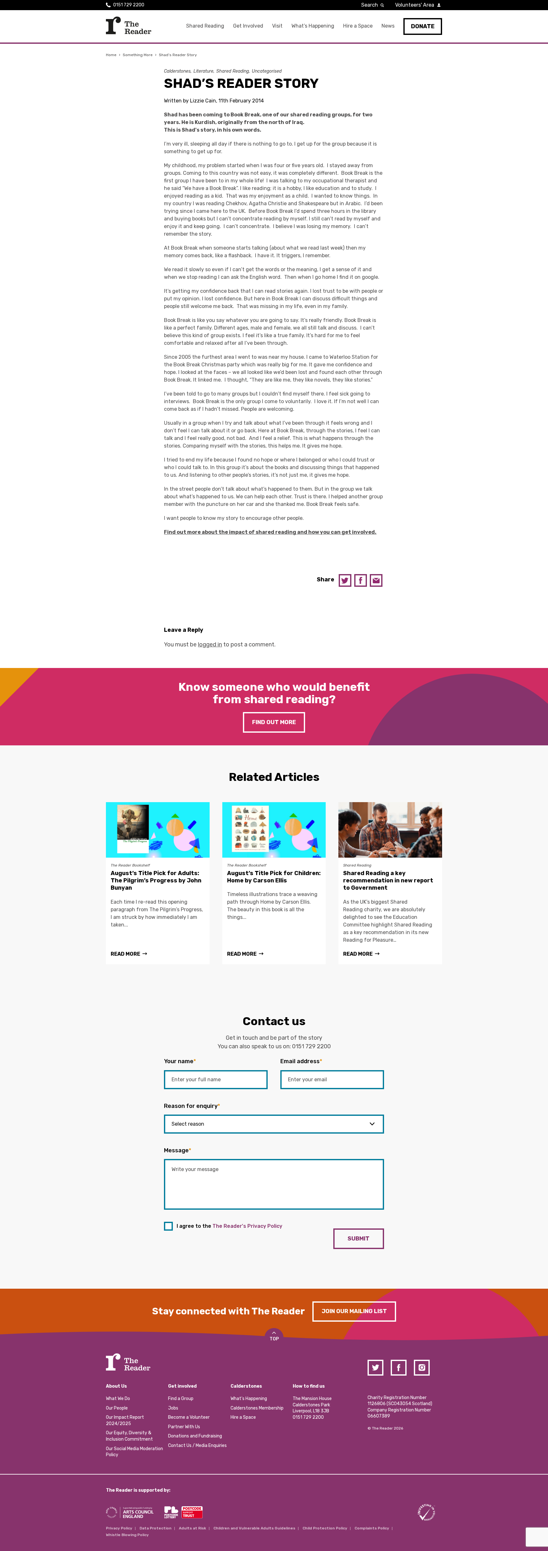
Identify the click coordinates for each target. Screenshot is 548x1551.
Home (111, 55)
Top (274, 1339)
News (388, 26)
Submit (358, 1238)
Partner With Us (184, 1427)
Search (369, 5)
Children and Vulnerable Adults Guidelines (254, 1528)
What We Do (118, 1398)
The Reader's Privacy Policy (247, 1226)
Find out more (274, 722)
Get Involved (248, 26)
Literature (203, 71)
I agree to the (229, 1226)
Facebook (360, 580)
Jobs (173, 1408)
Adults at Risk (192, 1528)
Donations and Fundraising (195, 1436)
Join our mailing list (354, 1311)
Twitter (345, 580)
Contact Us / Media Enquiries (197, 1445)
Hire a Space (358, 26)
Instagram (422, 1368)
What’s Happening (312, 26)
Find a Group (180, 1398)
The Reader (128, 25)
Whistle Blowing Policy (127, 1535)
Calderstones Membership (257, 1408)
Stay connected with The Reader (228, 1311)
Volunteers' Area (414, 5)
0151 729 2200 (128, 5)
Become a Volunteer (189, 1417)
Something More (138, 55)
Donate (422, 26)
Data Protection (156, 1528)
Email (376, 580)
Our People (117, 1408)
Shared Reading (205, 26)
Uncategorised (267, 71)
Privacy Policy (119, 1528)
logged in (210, 644)
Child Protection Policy (325, 1528)
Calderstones (177, 71)
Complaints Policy (372, 1528)
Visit (277, 26)
